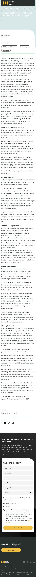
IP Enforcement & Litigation (10, 47)
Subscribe (17, 528)
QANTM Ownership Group (20, 573)
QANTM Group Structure (29, 573)
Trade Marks (6, 50)
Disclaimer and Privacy (10, 573)
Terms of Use (3, 573)
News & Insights (24, 47)
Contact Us (11, 550)
